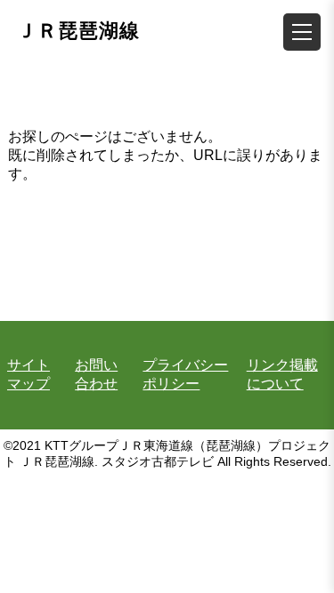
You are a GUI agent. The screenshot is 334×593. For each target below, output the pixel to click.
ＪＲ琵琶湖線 (78, 31)
